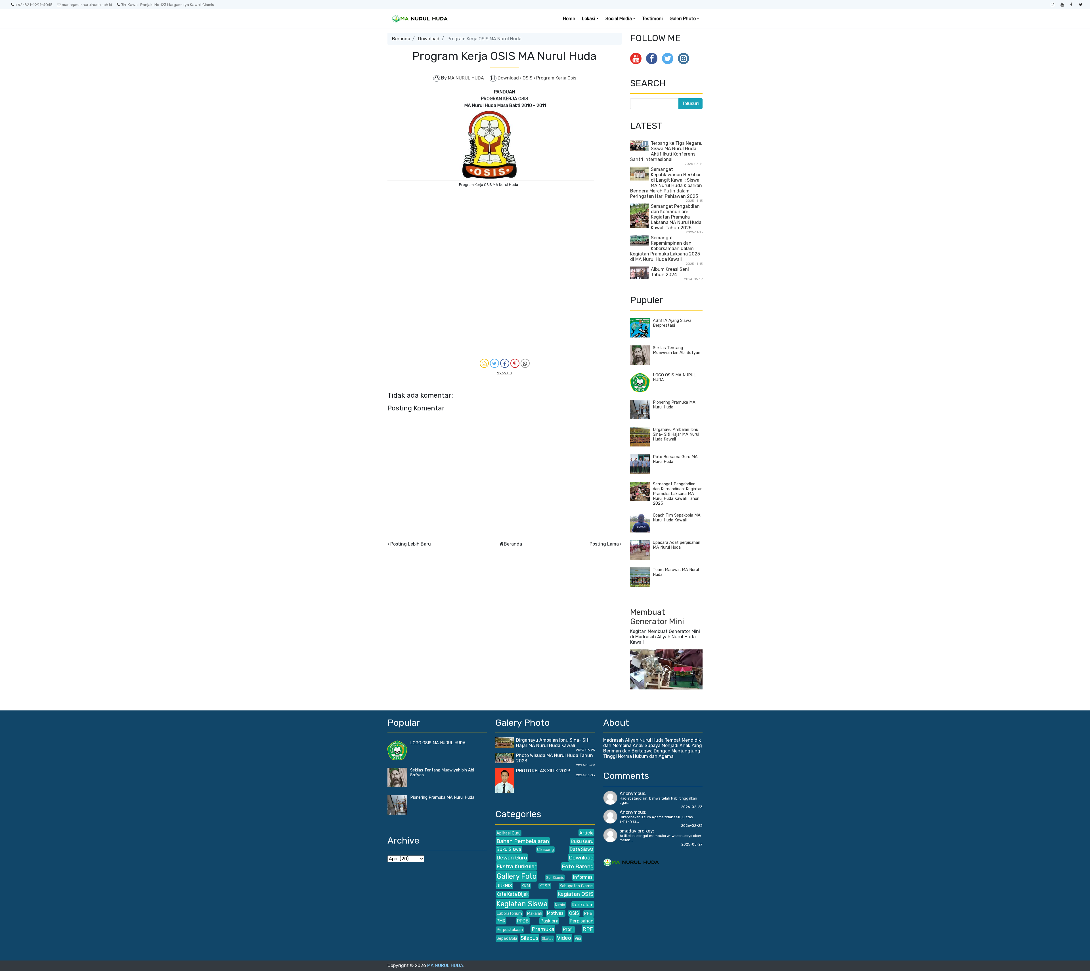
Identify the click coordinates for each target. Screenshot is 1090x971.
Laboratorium (509, 913)
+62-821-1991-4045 (34, 4)
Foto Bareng (578, 866)
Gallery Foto (516, 876)
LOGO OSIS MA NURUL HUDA (438, 743)
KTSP (544, 886)
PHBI (589, 913)
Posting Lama (604, 544)
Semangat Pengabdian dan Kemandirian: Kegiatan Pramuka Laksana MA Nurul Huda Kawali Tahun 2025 (676, 217)
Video (564, 938)
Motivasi (556, 913)
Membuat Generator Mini (657, 616)
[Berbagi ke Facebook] (504, 363)
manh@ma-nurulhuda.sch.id (87, 4)
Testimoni (652, 18)
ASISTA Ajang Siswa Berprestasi (672, 323)
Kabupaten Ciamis (576, 886)
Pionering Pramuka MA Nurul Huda (442, 797)
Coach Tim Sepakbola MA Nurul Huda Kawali (677, 518)
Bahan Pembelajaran (522, 841)
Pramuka (543, 929)
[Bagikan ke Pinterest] (514, 363)
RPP (588, 929)
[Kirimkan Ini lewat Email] (484, 363)
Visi (578, 938)
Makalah (534, 913)
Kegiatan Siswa (522, 903)
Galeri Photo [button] (683, 18)
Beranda (401, 38)
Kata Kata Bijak (512, 894)
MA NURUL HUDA (445, 965)
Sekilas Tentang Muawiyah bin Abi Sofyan (676, 350)
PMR (501, 921)
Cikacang (545, 849)
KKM (525, 886)
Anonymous (632, 793)
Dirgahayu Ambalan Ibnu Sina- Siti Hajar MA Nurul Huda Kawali (676, 434)
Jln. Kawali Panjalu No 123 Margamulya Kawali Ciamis (167, 4)
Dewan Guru (511, 857)
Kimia (560, 905)
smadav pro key (636, 831)
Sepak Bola (506, 938)
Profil (568, 929)
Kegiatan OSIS (575, 894)
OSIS (528, 78)
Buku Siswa (508, 849)
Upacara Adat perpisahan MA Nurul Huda (676, 545)
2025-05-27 (692, 844)
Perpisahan (582, 921)
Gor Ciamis (555, 877)
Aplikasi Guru (508, 833)
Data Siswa (582, 849)
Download (428, 38)
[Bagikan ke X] (494, 363)
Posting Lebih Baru (410, 544)
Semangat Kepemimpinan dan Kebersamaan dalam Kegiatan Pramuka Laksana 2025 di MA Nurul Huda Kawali (665, 248)
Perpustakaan (509, 929)
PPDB (523, 921)
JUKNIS (504, 885)
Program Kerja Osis (556, 78)
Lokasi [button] (588, 18)
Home (569, 18)
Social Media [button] (618, 18)
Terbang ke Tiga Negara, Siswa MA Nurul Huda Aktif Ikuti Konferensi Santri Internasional (666, 151)
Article (586, 833)
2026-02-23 (692, 807)
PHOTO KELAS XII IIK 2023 (543, 770)
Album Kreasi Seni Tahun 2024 (670, 272)
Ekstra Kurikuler (516, 866)
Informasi (583, 877)
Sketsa (548, 938)
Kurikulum (583, 904)
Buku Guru (582, 841)
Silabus (529, 938)
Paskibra (549, 921)
